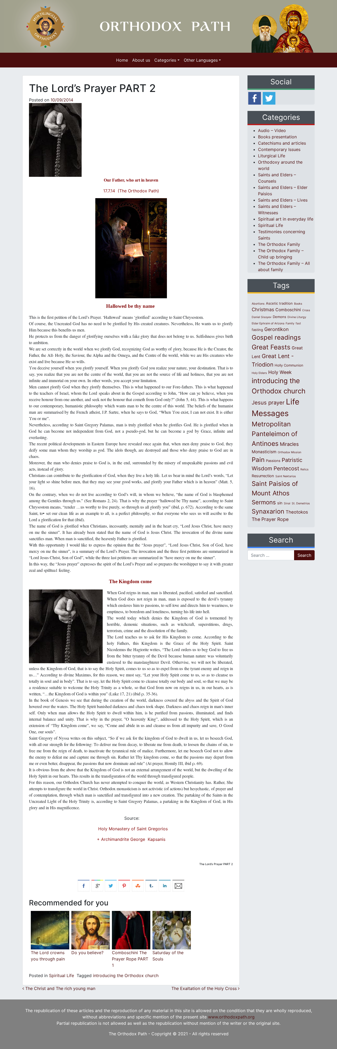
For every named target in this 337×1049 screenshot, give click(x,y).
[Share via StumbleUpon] (138, 885)
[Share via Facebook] (84, 885)
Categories (165, 60)
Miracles (289, 444)
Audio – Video (272, 130)
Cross (306, 310)
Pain (258, 459)
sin (280, 503)
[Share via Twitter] (111, 885)
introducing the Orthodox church (125, 975)
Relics (304, 469)
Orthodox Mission (289, 452)
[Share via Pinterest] (124, 885)
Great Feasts (271, 347)
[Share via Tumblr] (151, 885)
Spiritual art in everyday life (285, 219)
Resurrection (263, 476)
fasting (257, 330)
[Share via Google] (97, 885)
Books (298, 303)
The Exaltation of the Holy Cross (204, 988)
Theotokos (297, 512)
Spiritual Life (61, 975)
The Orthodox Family (279, 244)
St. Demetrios (301, 503)
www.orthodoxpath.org (231, 1016)
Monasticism (264, 451)
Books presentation (277, 136)
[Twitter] (269, 97)
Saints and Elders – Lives (283, 200)
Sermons (264, 502)
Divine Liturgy (297, 317)
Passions (273, 460)
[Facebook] (254, 97)
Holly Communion (289, 365)
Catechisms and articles (282, 143)
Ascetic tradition (279, 303)
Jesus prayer (268, 402)
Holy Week (280, 372)
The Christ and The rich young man (59, 988)
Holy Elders (259, 373)
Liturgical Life (271, 155)
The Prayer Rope (270, 519)
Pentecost (286, 468)
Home (122, 60)
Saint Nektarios (285, 476)
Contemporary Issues (279, 149)
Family (290, 323)
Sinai (287, 503)
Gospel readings (276, 337)
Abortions (258, 303)
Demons (279, 317)
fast (298, 323)
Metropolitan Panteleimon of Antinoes (275, 433)
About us (141, 60)
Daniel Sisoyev (261, 317)
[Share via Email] (178, 885)
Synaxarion (268, 511)
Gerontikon (276, 329)
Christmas (263, 309)
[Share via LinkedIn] (165, 885)
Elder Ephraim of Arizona (268, 323)
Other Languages (201, 60)
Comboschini (288, 309)
